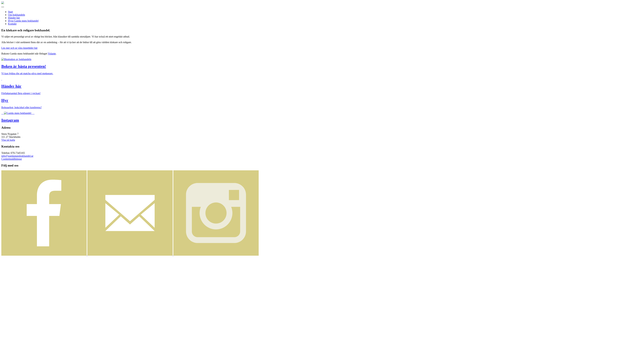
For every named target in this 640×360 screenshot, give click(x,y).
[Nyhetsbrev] (130, 254)
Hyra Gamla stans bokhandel (23, 20)
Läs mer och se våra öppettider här (19, 47)
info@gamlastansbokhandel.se (17, 155)
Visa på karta (8, 139)
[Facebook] (44, 254)
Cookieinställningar (11, 159)
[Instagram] (216, 254)
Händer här (14, 17)
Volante (52, 53)
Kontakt (12, 23)
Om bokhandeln (16, 14)
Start (10, 11)
